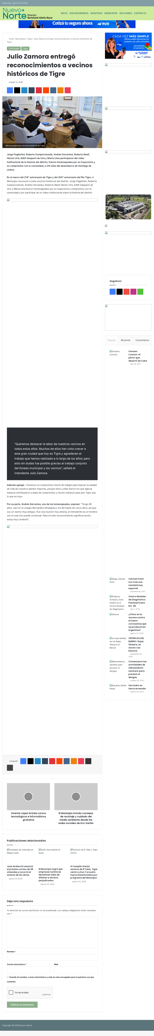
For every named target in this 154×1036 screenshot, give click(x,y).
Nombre (11, 951)
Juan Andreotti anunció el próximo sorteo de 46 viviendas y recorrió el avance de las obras (20, 870)
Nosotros (96, 13)
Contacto (140, 13)
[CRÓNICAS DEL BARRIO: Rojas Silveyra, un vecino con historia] (118, 643)
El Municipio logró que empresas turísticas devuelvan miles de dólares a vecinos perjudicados (51, 875)
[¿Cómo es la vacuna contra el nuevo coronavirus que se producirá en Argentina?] (118, 618)
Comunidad (14, 48)
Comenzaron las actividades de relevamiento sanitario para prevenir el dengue (137, 669)
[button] (128, 317)
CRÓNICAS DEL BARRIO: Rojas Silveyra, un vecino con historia (136, 644)
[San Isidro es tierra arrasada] (118, 689)
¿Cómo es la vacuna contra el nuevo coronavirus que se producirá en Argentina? (137, 622)
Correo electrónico (17, 964)
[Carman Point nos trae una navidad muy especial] (118, 583)
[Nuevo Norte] (27, 13)
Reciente (125, 340)
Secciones (125, 13)
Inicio (64, 13)
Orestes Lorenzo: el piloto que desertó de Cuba (137, 356)
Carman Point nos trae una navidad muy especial (136, 583)
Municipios (111, 13)
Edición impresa (79, 13)
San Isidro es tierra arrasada (137, 687)
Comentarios (142, 340)
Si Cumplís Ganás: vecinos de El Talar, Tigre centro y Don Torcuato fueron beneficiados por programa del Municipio (83, 872)
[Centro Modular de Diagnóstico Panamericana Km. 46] (118, 603)
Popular (112, 340)
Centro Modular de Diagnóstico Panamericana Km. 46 (137, 601)
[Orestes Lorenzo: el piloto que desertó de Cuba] (118, 462)
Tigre (29, 39)
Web (56, 964)
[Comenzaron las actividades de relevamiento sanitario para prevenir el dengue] (118, 666)
